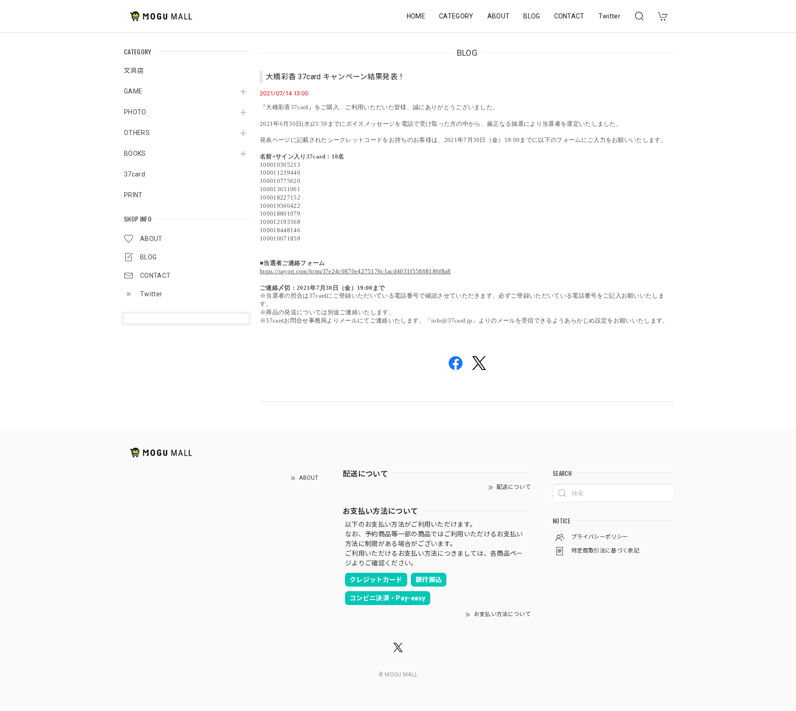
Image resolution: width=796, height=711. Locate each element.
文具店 (134, 70)
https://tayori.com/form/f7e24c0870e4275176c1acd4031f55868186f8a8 (355, 271)
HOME (416, 16)
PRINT (133, 195)
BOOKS (135, 153)
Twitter (609, 16)
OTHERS (137, 132)
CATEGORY (456, 16)
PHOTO (135, 112)
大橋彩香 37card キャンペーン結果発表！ (335, 76)
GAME (133, 91)
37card (134, 174)
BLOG (531, 16)
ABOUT (498, 16)
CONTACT (569, 16)
